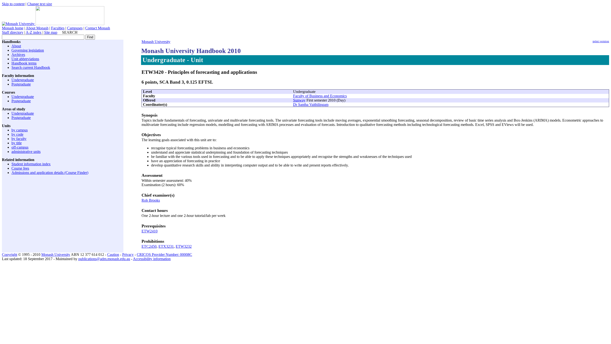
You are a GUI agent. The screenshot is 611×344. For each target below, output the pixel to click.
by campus (19, 130)
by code (17, 134)
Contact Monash (97, 28)
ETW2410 (150, 231)
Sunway (299, 100)
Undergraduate (22, 80)
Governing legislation (27, 50)
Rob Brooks (151, 200)
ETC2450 (149, 246)
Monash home (12, 28)
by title (16, 143)
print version (601, 41)
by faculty (18, 139)
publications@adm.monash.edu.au (104, 259)
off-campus (19, 147)
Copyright (9, 255)
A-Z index (34, 32)
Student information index (31, 164)
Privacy (128, 255)
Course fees (20, 168)
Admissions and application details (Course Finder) (49, 173)
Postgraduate (21, 84)
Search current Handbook (30, 67)
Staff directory (12, 32)
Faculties (57, 28)
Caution (113, 255)
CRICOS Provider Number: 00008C (164, 255)
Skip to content (13, 4)
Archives (18, 55)
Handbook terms (24, 63)
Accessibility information (152, 259)
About (16, 46)
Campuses (75, 28)
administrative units (26, 152)
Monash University (156, 42)
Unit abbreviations (25, 59)
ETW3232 (184, 246)
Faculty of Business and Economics (320, 96)
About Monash (37, 28)
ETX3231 (166, 246)
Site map (50, 32)
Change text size (39, 4)
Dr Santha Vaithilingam (310, 104)
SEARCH (70, 32)
